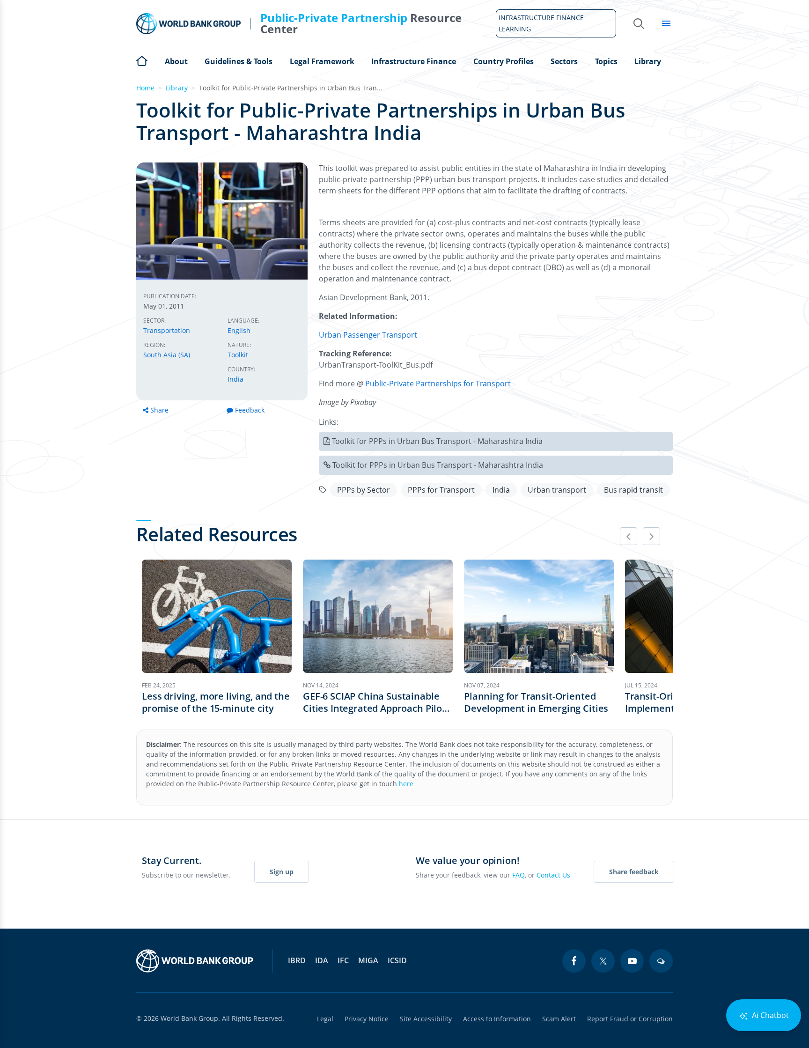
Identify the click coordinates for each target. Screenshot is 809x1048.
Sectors (564, 61)
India (235, 379)
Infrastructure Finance (413, 61)
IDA (321, 960)
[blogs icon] (661, 961)
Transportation (166, 330)
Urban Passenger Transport (368, 335)
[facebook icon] (574, 961)
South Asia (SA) (166, 354)
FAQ (518, 875)
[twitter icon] (603, 961)
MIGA (368, 960)
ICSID (397, 960)
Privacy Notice (367, 1018)
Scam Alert (559, 1018)
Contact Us (553, 875)
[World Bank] (194, 961)
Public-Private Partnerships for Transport (438, 383)
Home (141, 60)
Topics (606, 61)
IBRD (297, 960)
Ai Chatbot (769, 1015)
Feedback (250, 410)
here (406, 783)
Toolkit (238, 354)
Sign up (282, 871)
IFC (343, 960)
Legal (325, 1018)
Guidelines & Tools (238, 61)
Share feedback (634, 871)
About (176, 61)
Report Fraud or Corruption (630, 1018)
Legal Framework (322, 61)
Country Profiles (503, 61)
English (239, 330)
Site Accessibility (426, 1018)
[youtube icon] (632, 961)
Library (647, 61)
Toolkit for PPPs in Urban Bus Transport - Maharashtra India (437, 441)
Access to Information (497, 1018)
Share (159, 410)
